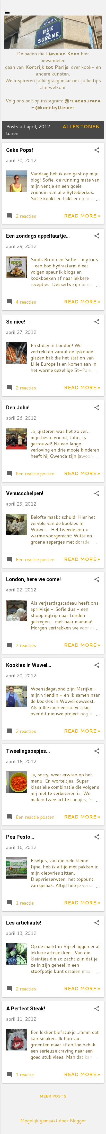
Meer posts (53, 1096)
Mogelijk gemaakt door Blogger (53, 1120)
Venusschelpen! (24, 493)
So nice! (15, 322)
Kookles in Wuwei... (28, 665)
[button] (97, 150)
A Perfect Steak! (25, 1008)
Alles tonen (81, 126)
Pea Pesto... (20, 837)
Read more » (82, 215)
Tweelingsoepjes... (28, 751)
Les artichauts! (23, 923)
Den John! (18, 407)
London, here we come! (33, 579)
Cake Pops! (19, 150)
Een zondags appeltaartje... (38, 236)
